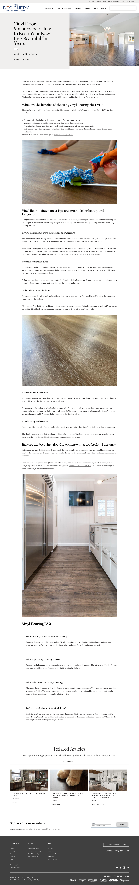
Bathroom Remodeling (34, 851)
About (87, 8)
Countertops (14, 854)
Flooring (12, 851)
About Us (50, 851)
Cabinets (12, 848)
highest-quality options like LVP (48, 97)
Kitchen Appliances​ (15, 865)
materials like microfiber (72, 267)
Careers (50, 862)
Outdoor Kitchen (15, 867)
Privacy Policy (28, 880)
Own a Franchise (52, 859)
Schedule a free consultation (80, 466)
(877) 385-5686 (130, 1)
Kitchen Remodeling (33, 848)
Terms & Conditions (16, 880)
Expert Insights (100, 8)
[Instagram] (124, 867)
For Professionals (64, 8)
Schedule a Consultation (122, 8)
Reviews (78, 8)
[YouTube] (117, 867)
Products (49, 8)
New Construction (33, 856)
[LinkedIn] (128, 867)
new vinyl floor (76, 427)
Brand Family (51, 856)
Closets (12, 856)
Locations (51, 848)
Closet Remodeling (33, 854)
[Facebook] (120, 867)
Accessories (13, 862)
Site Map (36, 880)
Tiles (11, 859)
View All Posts (67, 761)
